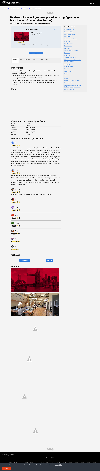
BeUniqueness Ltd (69, 29)
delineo (66, 75)
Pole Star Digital (68, 66)
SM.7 (42, 462)
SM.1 (10, 462)
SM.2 (15, 462)
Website (49, 260)
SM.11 (64, 462)
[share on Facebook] (47, 14)
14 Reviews (55, 28)
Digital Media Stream (69, 34)
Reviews (5, 8)
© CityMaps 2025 (8, 455)
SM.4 (26, 462)
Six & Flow (67, 55)
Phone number (24, 260)
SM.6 (37, 462)
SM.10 (58, 462)
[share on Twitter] (50, 14)
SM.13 (76, 462)
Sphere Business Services (71, 50)
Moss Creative (68, 83)
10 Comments (55, 29)
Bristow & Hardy (68, 43)
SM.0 (5, 462)
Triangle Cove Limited (70, 57)
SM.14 (82, 462)
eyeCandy (67, 64)
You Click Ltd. (68, 46)
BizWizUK (67, 41)
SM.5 (31, 462)
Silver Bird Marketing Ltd (70, 39)
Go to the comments (36, 53)
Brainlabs (66, 73)
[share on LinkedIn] (52, 14)
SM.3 (21, 462)
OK (7, 468)
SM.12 (70, 462)
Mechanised (67, 48)
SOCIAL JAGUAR (69, 89)
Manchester (29, 8)
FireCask (66, 68)
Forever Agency (68, 71)
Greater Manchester (21, 8)
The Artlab (67, 53)
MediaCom (67, 78)
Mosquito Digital (68, 32)
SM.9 (53, 462)
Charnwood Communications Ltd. (73, 80)
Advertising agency (12, 8)
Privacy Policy (50, 457)
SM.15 (88, 462)
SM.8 (47, 462)
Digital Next (67, 36)
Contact (92, 3)
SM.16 (94, 462)
